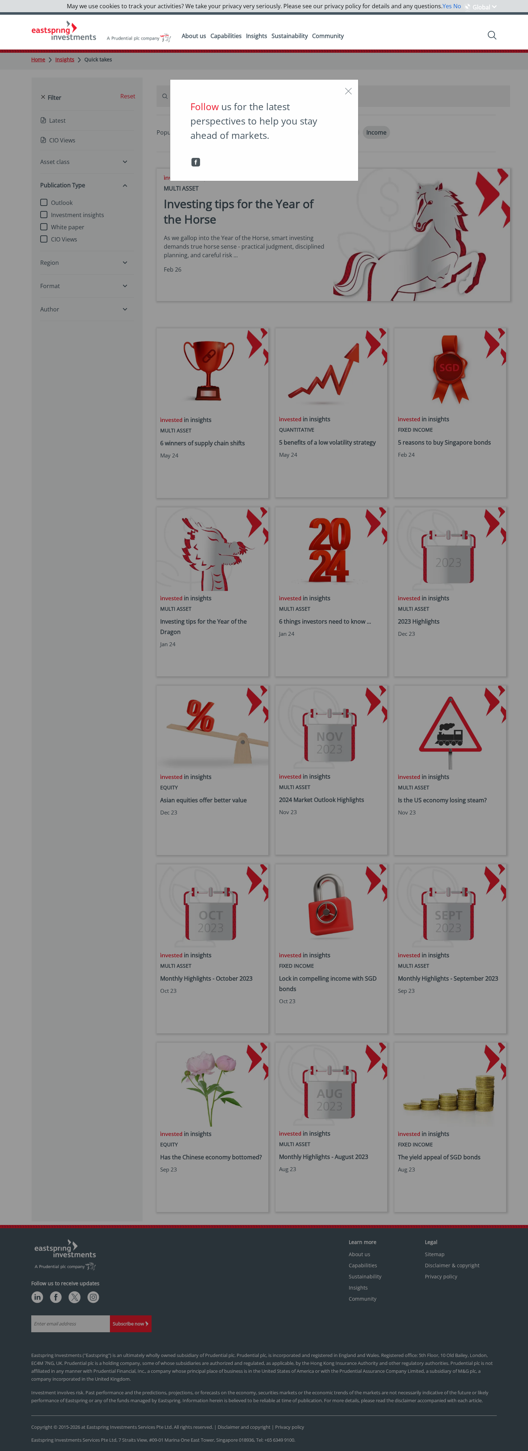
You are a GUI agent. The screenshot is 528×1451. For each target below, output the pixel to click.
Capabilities (226, 36)
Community (328, 36)
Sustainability (290, 36)
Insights (256, 36)
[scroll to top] (514, 1438)
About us (194, 36)
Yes (447, 6)
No (457, 6)
